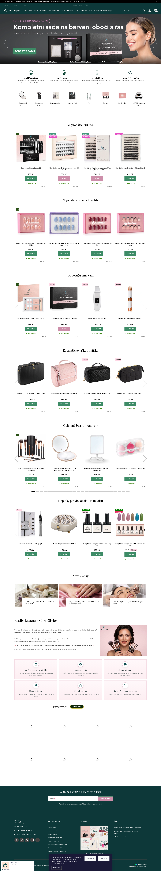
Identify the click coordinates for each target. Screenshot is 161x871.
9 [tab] (66, 491)
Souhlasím (103, 859)
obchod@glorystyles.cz (26, 834)
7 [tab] (58, 491)
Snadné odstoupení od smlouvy (57, 851)
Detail (64, 178)
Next (145, 97)
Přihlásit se (105, 798)
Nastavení (56, 868)
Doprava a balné (52, 831)
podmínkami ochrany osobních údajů (90, 804)
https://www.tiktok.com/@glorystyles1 (37, 840)
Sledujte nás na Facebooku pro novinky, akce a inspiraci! (16, 840)
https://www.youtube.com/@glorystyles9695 (32, 840)
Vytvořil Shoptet (142, 864)
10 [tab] (70, 491)
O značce (6, 5)
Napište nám (16, 5)
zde (62, 863)
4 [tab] (46, 491)
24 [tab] (128, 491)
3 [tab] (41, 491)
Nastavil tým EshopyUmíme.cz (138, 866)
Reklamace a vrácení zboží (55, 837)
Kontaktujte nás (52, 827)
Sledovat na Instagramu (96, 853)
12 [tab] (78, 491)
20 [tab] (111, 491)
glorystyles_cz (22, 840)
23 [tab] (123, 491)
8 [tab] (62, 491)
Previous (16, 158)
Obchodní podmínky (53, 841)
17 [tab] (99, 491)
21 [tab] (115, 491)
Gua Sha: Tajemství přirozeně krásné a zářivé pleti (127, 827)
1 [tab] (33, 491)
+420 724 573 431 (24, 830)
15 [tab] (91, 491)
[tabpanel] (22, 99)
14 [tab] (87, 491)
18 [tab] (103, 491)
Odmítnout (90, 859)
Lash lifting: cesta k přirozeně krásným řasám (126, 837)
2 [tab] (37, 491)
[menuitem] (31, 10)
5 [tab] (50, 491)
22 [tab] (119, 491)
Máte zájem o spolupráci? (55, 848)
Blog (25, 5)
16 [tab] (95, 491)
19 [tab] (107, 491)
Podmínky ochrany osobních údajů (57, 844)
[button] (6, 42)
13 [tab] (82, 491)
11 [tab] (74, 491)
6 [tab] (54, 491)
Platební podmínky (53, 834)
